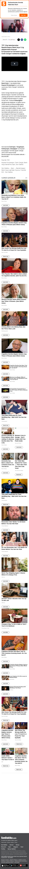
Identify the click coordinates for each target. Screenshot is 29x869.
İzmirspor (12, 147)
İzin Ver (23, 15)
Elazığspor (13, 148)
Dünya (17, 844)
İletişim (12, 842)
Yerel (21, 847)
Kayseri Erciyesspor (8, 85)
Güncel (11, 844)
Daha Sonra (14, 15)
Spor (9, 847)
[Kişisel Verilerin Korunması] (21, 861)
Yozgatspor (20, 147)
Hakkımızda (3, 842)
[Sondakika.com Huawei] (23, 865)
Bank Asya (5, 83)
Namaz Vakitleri (12, 849)
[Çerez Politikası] (10, 861)
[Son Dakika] (14, 838)
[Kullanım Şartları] (5, 859)
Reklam (8, 842)
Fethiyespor (6, 148)
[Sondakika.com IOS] (5, 865)
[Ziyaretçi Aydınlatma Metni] (7, 862)
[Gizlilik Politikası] (14, 859)
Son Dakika (4, 844)
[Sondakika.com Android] (14, 865)
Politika (3, 849)
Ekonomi (3, 847)
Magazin (15, 847)
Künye (16, 842)
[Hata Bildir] (16, 862)
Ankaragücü (18, 100)
